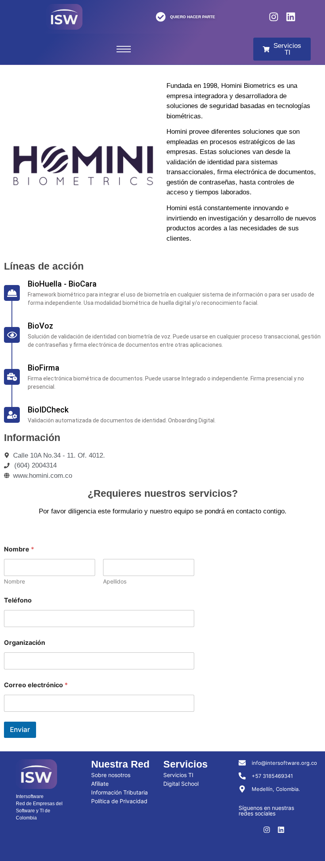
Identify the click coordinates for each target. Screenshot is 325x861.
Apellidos (114, 581)
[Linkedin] (291, 17)
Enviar (20, 730)
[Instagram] (274, 17)
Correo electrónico (36, 685)
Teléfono (18, 600)
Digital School (181, 783)
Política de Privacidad (119, 801)
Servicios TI (178, 775)
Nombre (14, 581)
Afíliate (100, 783)
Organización (24, 642)
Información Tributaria (119, 792)
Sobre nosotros (110, 775)
